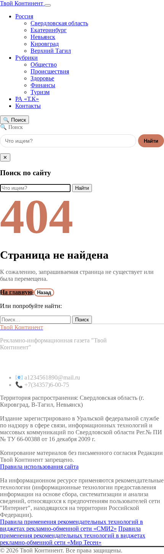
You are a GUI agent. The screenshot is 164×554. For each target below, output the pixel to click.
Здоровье (42, 78)
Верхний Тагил (51, 50)
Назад (44, 292)
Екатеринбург (49, 30)
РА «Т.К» (27, 99)
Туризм (40, 92)
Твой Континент (22, 3)
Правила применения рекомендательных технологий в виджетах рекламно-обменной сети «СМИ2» (71, 525)
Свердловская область (59, 23)
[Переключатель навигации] (48, 5)
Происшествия (50, 71)
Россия (24, 16)
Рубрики (26, 57)
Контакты (28, 106)
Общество (44, 64)
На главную (17, 292)
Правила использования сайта (39, 466)
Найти (151, 141)
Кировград (45, 44)
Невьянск (43, 37)
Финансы (43, 85)
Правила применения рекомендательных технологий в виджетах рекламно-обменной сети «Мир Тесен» (72, 535)
